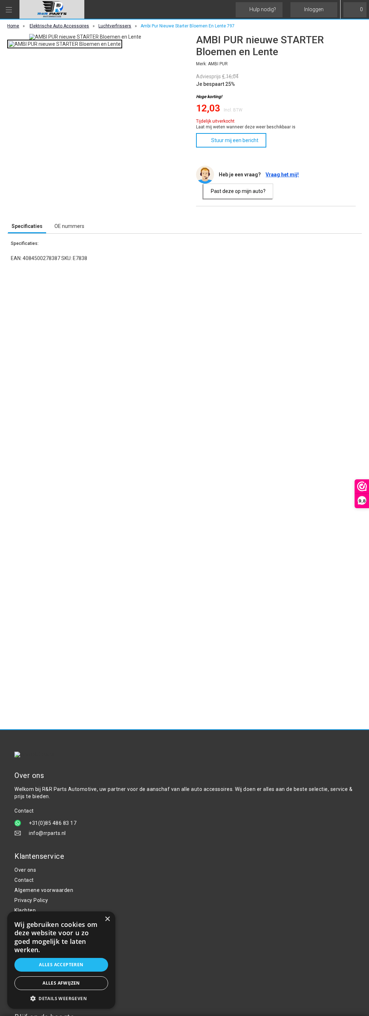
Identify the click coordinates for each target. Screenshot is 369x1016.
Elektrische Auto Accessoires (59, 25)
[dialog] (61, 960)
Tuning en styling (35, 954)
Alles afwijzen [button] (61, 983)
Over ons (25, 870)
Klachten (25, 910)
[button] (61, 998)
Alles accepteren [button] (61, 965)
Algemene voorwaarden (43, 890)
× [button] (107, 919)
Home (13, 25)
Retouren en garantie (40, 920)
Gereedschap (30, 944)
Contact (24, 880)
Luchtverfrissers (114, 25)
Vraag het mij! (282, 174)
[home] (51, 9)
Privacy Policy (31, 900)
